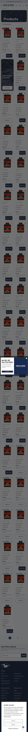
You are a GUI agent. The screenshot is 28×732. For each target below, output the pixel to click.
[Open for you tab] (23, 727)
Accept (13, 720)
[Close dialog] (26, 358)
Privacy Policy (7, 716)
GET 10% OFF (7, 371)
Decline (13, 724)
